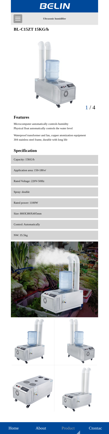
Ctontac (95, 428)
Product (68, 428)
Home (14, 428)
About (41, 428)
